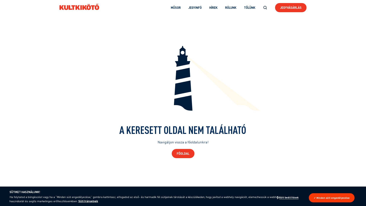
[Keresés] (265, 7)
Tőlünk (249, 7)
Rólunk (230, 7)
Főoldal (183, 153)
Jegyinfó (195, 7)
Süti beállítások (289, 197)
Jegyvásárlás (291, 7)
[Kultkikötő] (79, 7)
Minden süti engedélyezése (333, 197)
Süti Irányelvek (88, 201)
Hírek (213, 7)
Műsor (176, 7)
